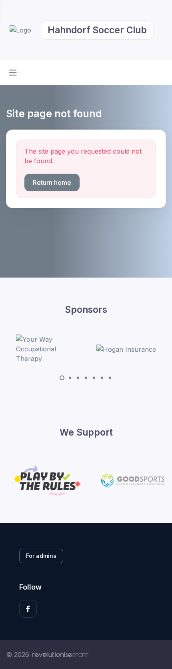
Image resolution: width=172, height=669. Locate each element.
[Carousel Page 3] (78, 377)
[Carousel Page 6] (102, 377)
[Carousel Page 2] (70, 377)
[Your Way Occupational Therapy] (46, 348)
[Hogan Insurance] (126, 349)
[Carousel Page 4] (86, 377)
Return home (52, 182)
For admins (41, 555)
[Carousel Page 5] (94, 377)
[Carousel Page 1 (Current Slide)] (62, 377)
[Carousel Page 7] (110, 377)
